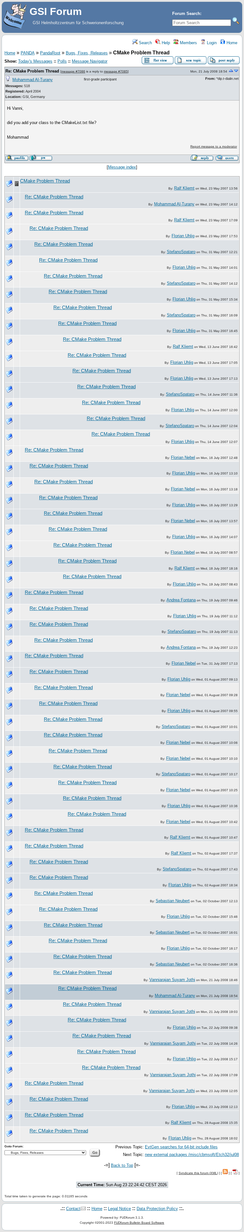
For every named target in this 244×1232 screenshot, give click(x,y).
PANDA (28, 53)
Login (211, 42)
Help (165, 42)
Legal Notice (119, 1208)
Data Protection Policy (157, 1208)
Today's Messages (35, 61)
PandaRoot (50, 53)
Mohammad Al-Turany (32, 79)
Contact (73, 1208)
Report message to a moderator (213, 146)
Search (145, 42)
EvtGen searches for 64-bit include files (181, 1147)
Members (188, 42)
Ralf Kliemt (184, 188)
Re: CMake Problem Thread (32, 71)
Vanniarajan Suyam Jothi (172, 979)
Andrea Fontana (181, 600)
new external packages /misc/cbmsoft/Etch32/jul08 (192, 1154)
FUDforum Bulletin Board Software (139, 1222)
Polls (62, 61)
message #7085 (116, 71)
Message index (122, 167)
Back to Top (122, 1165)
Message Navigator (89, 61)
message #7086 (73, 71)
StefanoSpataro (181, 251)
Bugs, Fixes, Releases (87, 53)
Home (231, 42)
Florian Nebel (183, 457)
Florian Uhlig (183, 235)
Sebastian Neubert (173, 900)
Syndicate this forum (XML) (198, 1173)
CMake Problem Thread (45, 180)
